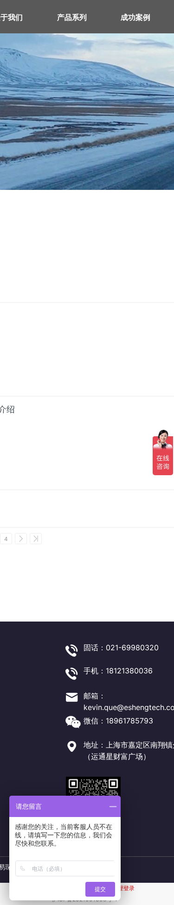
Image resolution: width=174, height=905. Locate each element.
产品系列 (72, 17)
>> (35, 539)
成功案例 (135, 17)
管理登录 (123, 888)
